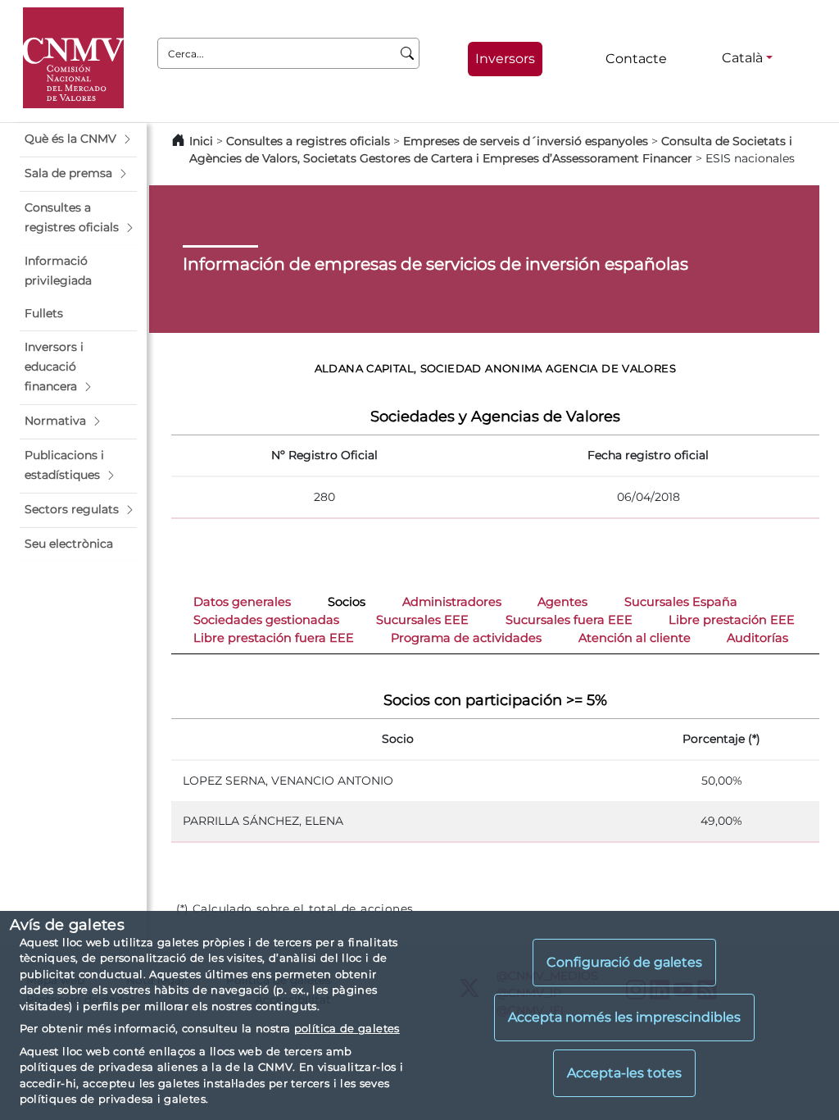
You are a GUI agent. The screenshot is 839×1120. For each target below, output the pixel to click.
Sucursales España (680, 601)
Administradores (451, 601)
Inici (201, 141)
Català (742, 58)
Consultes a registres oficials (308, 141)
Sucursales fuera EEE (569, 619)
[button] (78, 139)
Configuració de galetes (624, 962)
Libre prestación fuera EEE (273, 638)
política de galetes (347, 1028)
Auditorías (757, 638)
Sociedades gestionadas (266, 619)
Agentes (562, 601)
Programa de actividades (466, 638)
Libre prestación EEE (732, 619)
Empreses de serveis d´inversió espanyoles (525, 141)
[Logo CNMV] (73, 58)
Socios (346, 601)
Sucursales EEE (422, 619)
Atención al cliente (634, 638)
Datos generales (242, 601)
